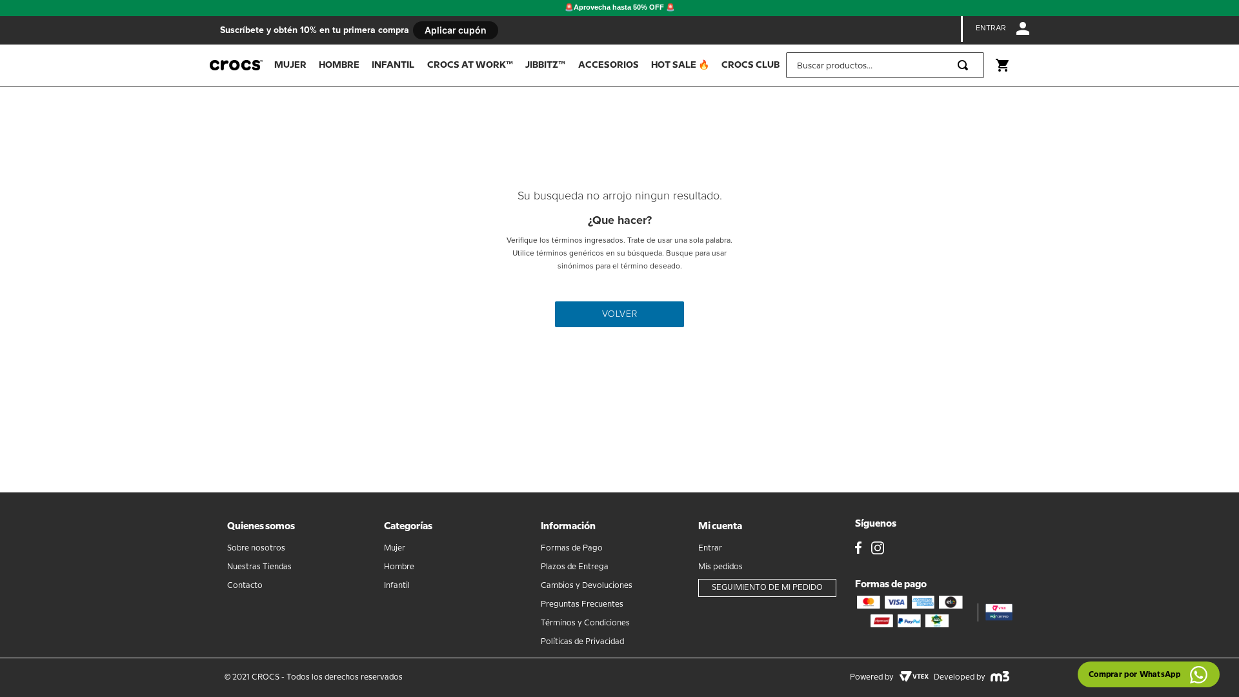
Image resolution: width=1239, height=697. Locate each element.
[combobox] (885, 65)
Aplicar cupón (456, 30)
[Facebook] (858, 549)
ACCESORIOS (608, 65)
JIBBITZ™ (545, 65)
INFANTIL (393, 65)
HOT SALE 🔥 (680, 65)
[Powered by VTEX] (914, 677)
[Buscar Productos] (965, 65)
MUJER (290, 65)
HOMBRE (339, 65)
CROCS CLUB (750, 65)
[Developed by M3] (1000, 677)
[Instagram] (877, 549)
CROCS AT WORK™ (470, 65)
